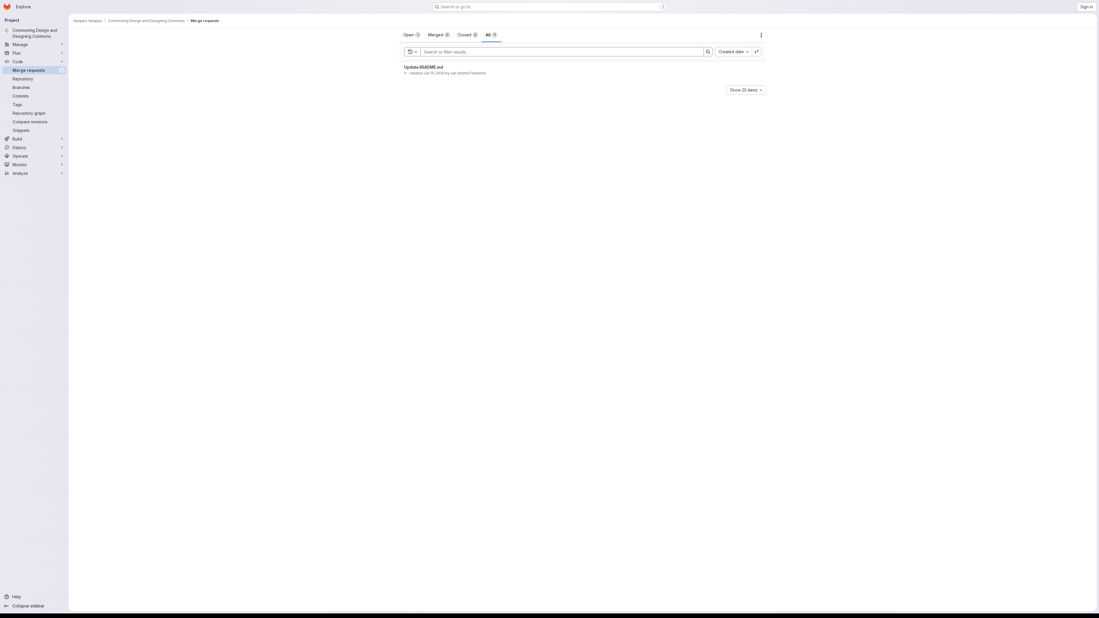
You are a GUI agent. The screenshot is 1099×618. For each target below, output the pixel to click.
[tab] (412, 35)
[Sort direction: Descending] (756, 51)
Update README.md (423, 67)
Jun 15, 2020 (434, 73)
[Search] (708, 51)
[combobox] (733, 51)
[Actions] (761, 35)
